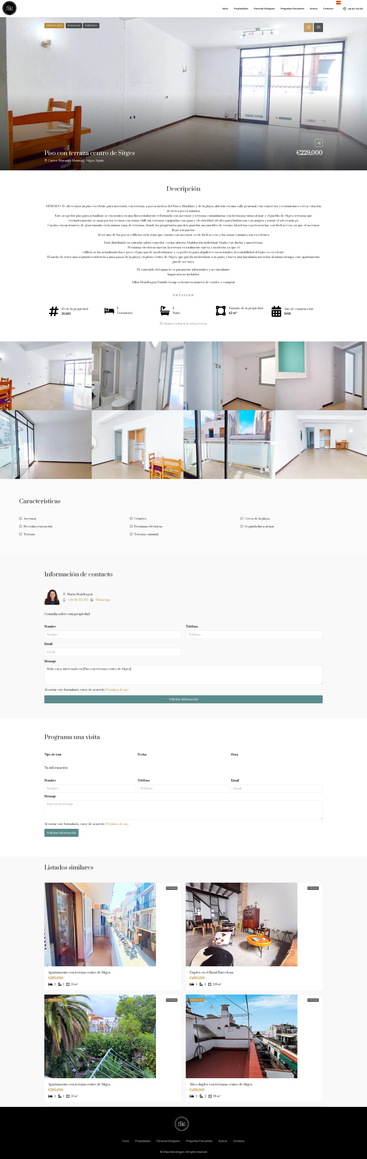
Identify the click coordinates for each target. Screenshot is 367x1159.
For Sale (172, 888)
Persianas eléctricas (148, 526)
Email (48, 644)
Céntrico (140, 519)
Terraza (29, 534)
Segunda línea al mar (259, 526)
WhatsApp (103, 600)
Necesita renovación (38, 526)
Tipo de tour (53, 754)
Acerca (313, 8)
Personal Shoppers (264, 8)
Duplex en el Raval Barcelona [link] (211, 973)
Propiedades (241, 8)
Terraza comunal (146, 534)
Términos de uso (116, 690)
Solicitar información (183, 699)
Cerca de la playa (257, 519)
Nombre (50, 626)
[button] (183, 93)
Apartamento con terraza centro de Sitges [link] (79, 973)
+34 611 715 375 (78, 600)
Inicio (225, 8)
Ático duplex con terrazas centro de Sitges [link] (221, 1084)
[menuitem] (353, 8)
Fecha (142, 754)
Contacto (328, 8)
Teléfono (192, 626)
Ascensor (30, 519)
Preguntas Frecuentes (292, 8)
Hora (234, 754)
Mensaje (50, 661)
